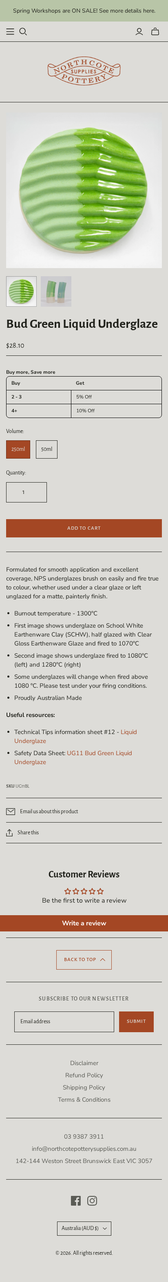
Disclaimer (84, 1063)
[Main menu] (10, 32)
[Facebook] (76, 1201)
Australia (80, 1228)
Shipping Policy (84, 1087)
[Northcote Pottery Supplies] (84, 71)
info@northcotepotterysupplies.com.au (84, 1149)
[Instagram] (92, 1201)
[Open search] (23, 32)
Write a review (84, 923)
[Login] (139, 31)
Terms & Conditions (84, 1100)
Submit (136, 1021)
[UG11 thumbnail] (56, 291)
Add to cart (83, 528)
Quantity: (16, 473)
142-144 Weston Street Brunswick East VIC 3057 (84, 1161)
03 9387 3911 (84, 1137)
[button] (84, 960)
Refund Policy (84, 1075)
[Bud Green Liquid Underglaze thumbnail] (21, 291)
